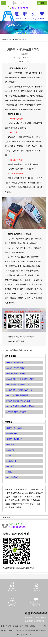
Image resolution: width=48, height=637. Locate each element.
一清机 (9, 472)
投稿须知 (32, 626)
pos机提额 (10, 444)
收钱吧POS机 (11, 434)
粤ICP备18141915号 (24, 635)
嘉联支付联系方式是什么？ (17, 428)
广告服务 (25, 626)
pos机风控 (10, 450)
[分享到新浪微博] (12, 612)
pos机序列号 (11, 461)
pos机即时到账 (12, 477)
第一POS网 (13, 39)
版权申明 (18, 626)
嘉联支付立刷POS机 (14, 439)
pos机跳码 (10, 466)
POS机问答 (22, 39)
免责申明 (11, 626)
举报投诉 (4, 626)
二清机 (9, 455)
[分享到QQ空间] (7, 612)
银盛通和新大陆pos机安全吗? (21, 350)
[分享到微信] (16, 612)
